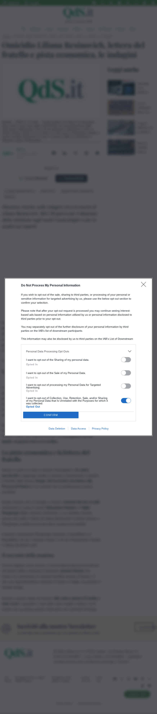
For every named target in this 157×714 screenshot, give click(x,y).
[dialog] (78, 357)
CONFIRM (51, 415)
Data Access (78, 428)
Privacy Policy (100, 428)
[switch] (126, 359)
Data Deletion (57, 428)
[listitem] (78, 351)
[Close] (144, 285)
